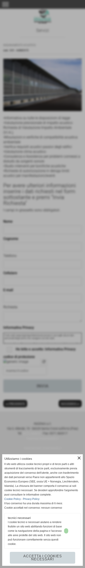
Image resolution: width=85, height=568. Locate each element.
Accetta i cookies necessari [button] (42, 557)
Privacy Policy (31, 499)
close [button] (79, 458)
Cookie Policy (12, 499)
